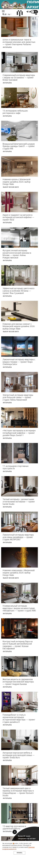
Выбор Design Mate (11, 187)
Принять (19, 852)
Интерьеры (7, 47)
